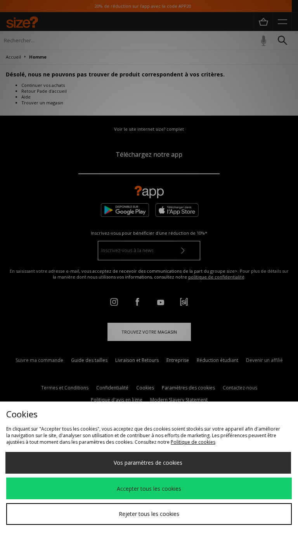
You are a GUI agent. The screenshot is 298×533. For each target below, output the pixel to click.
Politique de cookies (193, 442)
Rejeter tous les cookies (149, 513)
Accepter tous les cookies (149, 488)
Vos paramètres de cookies (148, 462)
